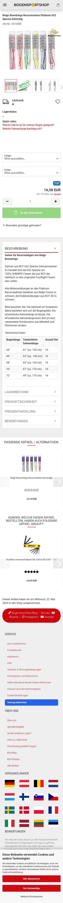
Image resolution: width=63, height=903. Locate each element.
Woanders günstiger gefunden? (23, 225)
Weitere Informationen (31, 896)
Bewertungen (16, 421)
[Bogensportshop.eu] (31, 5)
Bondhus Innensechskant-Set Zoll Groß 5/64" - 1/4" (31, 559)
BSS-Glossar (13, 759)
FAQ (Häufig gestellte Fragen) (22, 746)
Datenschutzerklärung (12, 872)
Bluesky (13, 616)
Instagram (31, 616)
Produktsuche (14, 650)
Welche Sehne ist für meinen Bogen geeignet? (28, 125)
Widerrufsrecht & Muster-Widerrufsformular (29, 682)
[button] (7, 201)
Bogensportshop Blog (24, 612)
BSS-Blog (11, 752)
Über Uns (11, 720)
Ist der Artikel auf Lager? (19, 733)
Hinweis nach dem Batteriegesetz (24, 689)
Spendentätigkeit (15, 727)
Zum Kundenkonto (16, 643)
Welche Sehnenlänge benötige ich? (22, 128)
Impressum (13, 656)
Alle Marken (13, 765)
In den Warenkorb (31, 212)
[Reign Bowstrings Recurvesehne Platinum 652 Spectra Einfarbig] (31, 49)
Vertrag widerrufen (17, 702)
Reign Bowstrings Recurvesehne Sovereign (31, 478)
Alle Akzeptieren (31, 878)
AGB (9, 663)
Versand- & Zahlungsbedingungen (24, 669)
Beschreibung (16, 248)
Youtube (49, 616)
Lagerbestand (17, 392)
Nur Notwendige (31, 888)
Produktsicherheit (21, 402)
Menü (5, 5)
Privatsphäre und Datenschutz (22, 676)
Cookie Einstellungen (17, 695)
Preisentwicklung (20, 411)
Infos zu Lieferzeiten (17, 739)
